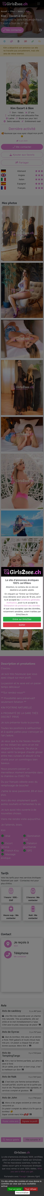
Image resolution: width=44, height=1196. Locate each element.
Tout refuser (30, 1189)
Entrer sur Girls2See (22, 619)
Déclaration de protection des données (22, 605)
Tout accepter (14, 1189)
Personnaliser (22, 1192)
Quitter (22, 625)
